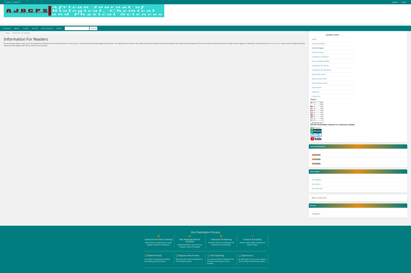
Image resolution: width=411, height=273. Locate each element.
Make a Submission (319, 198)
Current (26, 28)
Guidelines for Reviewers (321, 70)
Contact (59, 28)
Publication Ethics (319, 74)
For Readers (316, 180)
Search (93, 28)
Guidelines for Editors (320, 66)
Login (404, 2)
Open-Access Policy (319, 79)
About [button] (16, 28)
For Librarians (317, 188)
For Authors (316, 184)
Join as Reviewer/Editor (321, 61)
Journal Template (318, 44)
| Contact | (16, 2)
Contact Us (316, 96)
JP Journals (7, 28)
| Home (8, 2)
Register (395, 2)
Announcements (47, 28)
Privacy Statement (274, 43)
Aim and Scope (317, 52)
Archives (35, 28)
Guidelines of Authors (320, 57)
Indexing (315, 92)
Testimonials (317, 87)
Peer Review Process (320, 83)
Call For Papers (318, 48)
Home (7, 33)
